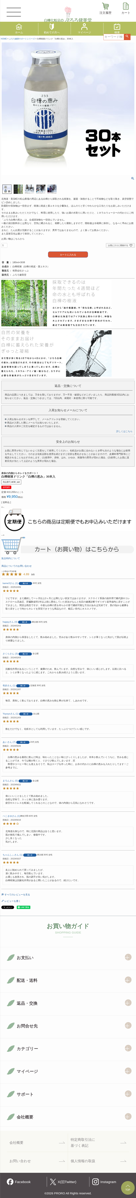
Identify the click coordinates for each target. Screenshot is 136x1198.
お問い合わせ (20, 1161)
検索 (127, 37)
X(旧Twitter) (67, 1182)
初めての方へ (52, 32)
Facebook (23, 1182)
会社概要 (16, 1142)
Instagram (108, 1182)
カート (125, 12)
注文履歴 (105, 12)
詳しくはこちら (124, 431)
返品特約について (10, 558)
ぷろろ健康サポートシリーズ (22, 39)
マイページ (84, 32)
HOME (4, 39)
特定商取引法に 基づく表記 (83, 1142)
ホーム (19, 32)
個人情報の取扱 (83, 1161)
